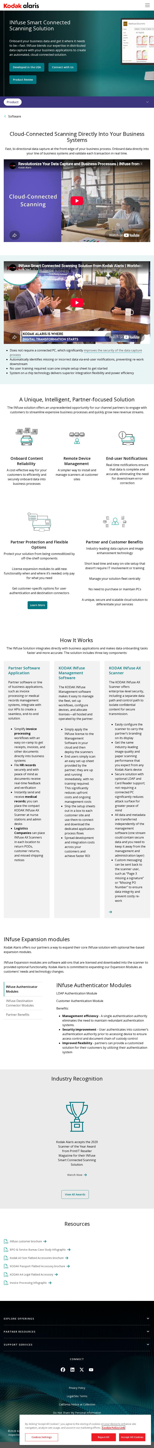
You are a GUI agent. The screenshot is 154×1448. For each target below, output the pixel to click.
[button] (145, 102)
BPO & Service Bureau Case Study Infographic (38, 1249)
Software (14, 116)
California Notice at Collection (77, 1404)
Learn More (37, 605)
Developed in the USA (27, 67)
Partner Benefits (17, 1015)
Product (13, 102)
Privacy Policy (77, 1388)
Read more (127, 789)
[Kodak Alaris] (21, 5)
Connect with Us (62, 67)
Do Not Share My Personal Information (77, 1412)
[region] (85, 1430)
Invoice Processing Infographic (28, 1283)
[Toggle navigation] (147, 5)
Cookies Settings (42, 1437)
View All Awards (75, 1194)
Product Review (23, 79)
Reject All (103, 1437)
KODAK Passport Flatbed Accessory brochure (37, 1266)
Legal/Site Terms (77, 1396)
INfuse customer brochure (26, 1241)
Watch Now (74, 1175)
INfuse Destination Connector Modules (20, 1003)
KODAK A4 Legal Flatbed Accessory (31, 1274)
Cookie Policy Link (113, 1427)
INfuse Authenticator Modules (22, 989)
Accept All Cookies (132, 1437)
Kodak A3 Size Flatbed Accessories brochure (37, 1258)
